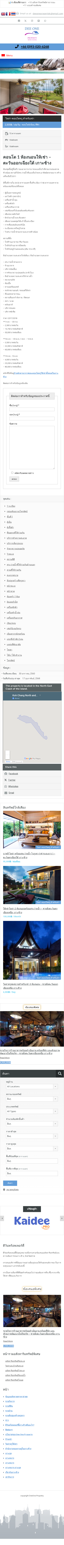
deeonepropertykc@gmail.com (48, 13)
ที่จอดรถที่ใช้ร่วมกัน (16, 533)
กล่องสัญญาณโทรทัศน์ (17, 511)
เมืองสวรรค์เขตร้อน (16, 634)
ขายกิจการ (10, 1401)
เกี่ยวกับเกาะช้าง (12, 1472)
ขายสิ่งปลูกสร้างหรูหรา (15, 1415)
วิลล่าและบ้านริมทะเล (14, 1366)
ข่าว (7, 1420)
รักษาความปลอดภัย (16, 548)
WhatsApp (13, 786)
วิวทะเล (10, 554)
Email (11, 793)
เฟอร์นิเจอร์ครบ (14, 628)
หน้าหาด (11, 591)
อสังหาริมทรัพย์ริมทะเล (15, 1361)
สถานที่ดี (11, 559)
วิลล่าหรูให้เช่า (11, 1444)
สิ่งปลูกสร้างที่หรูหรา (16, 580)
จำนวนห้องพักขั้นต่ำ (15, 1119)
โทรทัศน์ (11, 660)
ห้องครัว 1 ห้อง (13, 596)
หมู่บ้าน (9, 1082)
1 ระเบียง (11, 506)
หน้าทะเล (11, 586)
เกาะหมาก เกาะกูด (13, 1467)
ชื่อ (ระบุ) (14, 405)
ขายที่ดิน (9, 1406)
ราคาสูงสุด (11, 1144)
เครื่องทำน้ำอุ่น (13, 612)
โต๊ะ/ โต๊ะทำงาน (14, 655)
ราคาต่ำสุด (11, 1131)
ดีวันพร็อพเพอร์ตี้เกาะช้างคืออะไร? (19, 1425)
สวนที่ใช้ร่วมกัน (14, 570)
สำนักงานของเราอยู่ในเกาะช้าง (18, 1449)
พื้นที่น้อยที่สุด (17, 1156)
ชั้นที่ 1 (10, 517)
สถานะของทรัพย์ (13, 1094)
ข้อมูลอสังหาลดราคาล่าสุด (16, 1397)
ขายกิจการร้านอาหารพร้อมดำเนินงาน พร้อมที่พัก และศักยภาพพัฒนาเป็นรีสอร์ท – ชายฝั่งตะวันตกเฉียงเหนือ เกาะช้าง (31, 1334)
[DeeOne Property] (32, 34)
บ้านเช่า (8, 1439)
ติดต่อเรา (9, 1430)
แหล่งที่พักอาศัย (14, 644)
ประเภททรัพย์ (12, 1106)
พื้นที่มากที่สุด (17, 1169)
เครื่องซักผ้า (12, 607)
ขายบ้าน (9, 1411)
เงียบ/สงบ (11, 623)
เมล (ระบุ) (14, 414)
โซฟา (9, 650)
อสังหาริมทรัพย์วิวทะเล (15, 1371)
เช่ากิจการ (9, 1477)
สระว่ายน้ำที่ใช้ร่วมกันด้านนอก (21, 564)
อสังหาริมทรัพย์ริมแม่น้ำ (15, 1375)
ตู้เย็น (9, 522)
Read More (5, 1058)
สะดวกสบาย (12, 575)
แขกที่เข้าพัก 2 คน (15, 639)
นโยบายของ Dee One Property (19, 1434)
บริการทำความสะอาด (17, 538)
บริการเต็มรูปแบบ (15, 543)
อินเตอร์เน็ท (12, 602)
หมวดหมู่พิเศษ (12, 1190)
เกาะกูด (8, 1453)
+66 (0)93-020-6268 (35, 46)
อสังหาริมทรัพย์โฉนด (14, 1380)
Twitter (11, 780)
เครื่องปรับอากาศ (14, 618)
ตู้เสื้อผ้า (10, 527)
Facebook (13, 773)
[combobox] (32, 1086)
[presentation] (2, 1218)
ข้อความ (13, 424)
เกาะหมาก (9, 1458)
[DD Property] (32, 1223)
